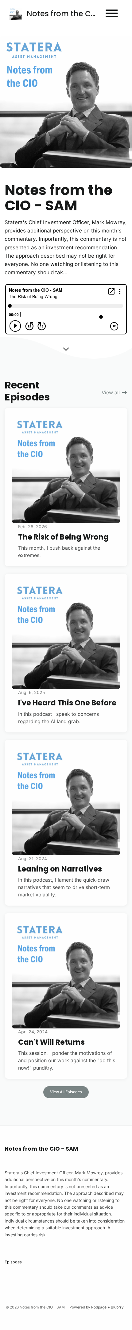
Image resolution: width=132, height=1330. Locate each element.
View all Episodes (66, 1092)
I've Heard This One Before (67, 703)
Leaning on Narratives (60, 869)
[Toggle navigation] (111, 14)
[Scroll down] (66, 348)
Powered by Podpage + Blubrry (96, 1307)
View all (111, 392)
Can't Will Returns (51, 1042)
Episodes (13, 1262)
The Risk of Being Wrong (63, 537)
